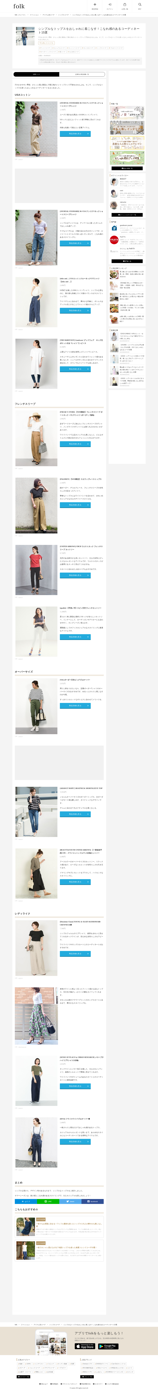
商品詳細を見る (75, 134)
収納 (20, 1364)
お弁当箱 (50, 1372)
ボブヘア (22, 1368)
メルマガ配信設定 (113, 1384)
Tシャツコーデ (45, 48)
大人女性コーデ (74, 52)
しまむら (99, 1372)
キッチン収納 (62, 1364)
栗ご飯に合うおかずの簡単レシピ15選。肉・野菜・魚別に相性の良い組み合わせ (132, 274)
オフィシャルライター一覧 (128, 215)
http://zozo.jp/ (22, 1047)
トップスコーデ (101, 48)
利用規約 (55, 1384)
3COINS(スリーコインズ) (114, 1372)
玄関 (72, 1364)
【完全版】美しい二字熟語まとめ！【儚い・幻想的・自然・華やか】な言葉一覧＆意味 (131, 285)
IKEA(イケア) (87, 1372)
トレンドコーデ (35, 1368)
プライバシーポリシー (69, 1384)
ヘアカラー (62, 1368)
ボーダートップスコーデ (48, 52)
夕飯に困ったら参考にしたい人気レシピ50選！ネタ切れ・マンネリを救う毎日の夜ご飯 (132, 307)
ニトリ (130, 1368)
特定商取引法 (85, 1384)
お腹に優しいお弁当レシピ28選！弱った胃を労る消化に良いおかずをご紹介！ (132, 319)
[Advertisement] (59, 186)
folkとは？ (44, 1384)
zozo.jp (21, 159)
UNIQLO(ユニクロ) (117, 1368)
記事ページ (36, 74)
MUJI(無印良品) (88, 1368)
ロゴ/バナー (98, 1384)
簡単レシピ (39, 1372)
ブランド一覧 (88, 1376)
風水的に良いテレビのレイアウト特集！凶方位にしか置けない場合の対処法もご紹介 (131, 296)
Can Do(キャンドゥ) (118, 1364)
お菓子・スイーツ (25, 1372)
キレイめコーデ (88, 48)
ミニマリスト (39, 1364)
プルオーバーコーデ (116, 48)
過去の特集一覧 (128, 168)
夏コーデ (62, 52)
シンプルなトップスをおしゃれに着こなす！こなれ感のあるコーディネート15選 (90, 1325)
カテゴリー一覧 (24, 1376)
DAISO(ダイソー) (102, 1364)
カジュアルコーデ (59, 48)
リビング (51, 1364)
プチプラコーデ (49, 1368)
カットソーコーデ (74, 48)
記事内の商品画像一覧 (82, 74)
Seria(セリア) (87, 1364)
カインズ (130, 1372)
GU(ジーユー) (102, 1368)
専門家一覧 (127, 261)
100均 (29, 1364)
